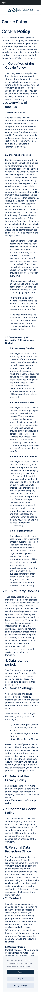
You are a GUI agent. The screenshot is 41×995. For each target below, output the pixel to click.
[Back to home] (20, 10)
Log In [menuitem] (3, 3)
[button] (38, 10)
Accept (20, 972)
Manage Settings (20, 986)
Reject (20, 979)
